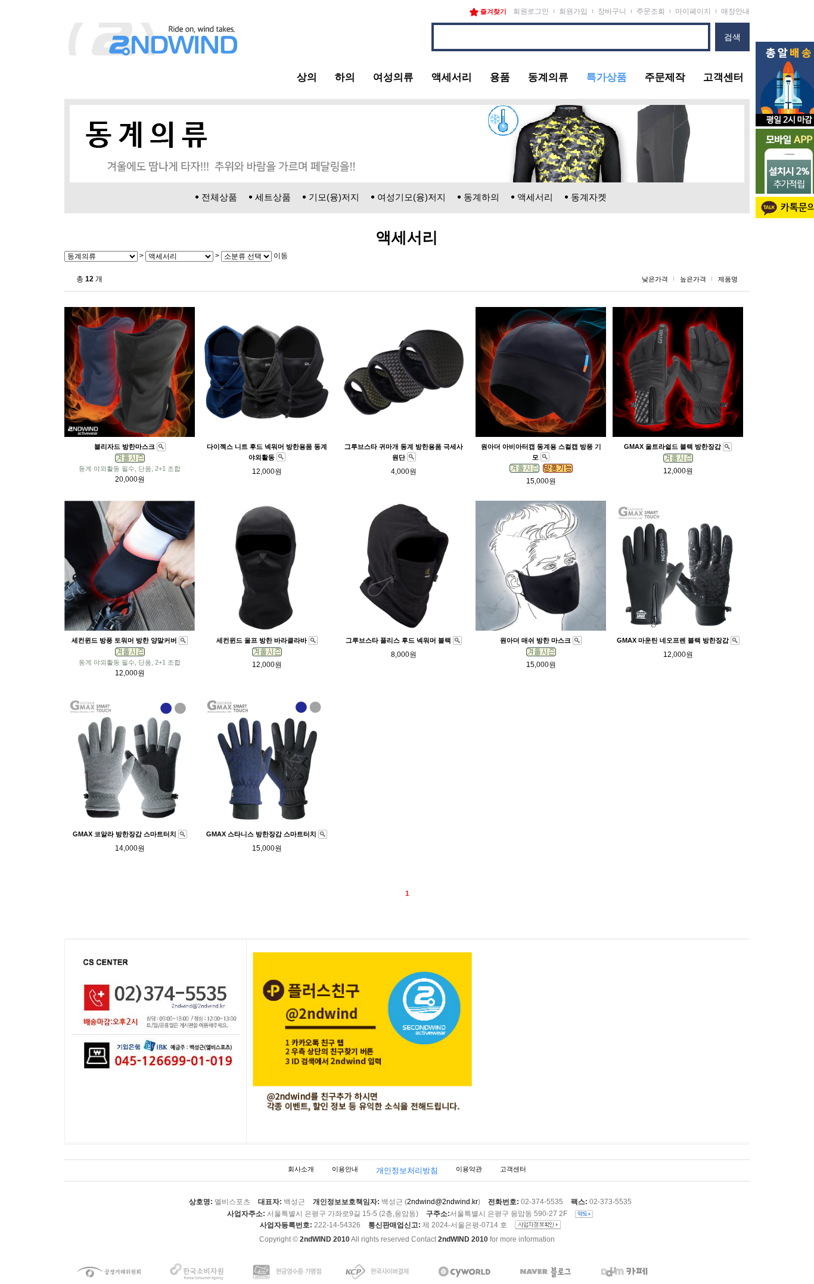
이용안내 (345, 1169)
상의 (307, 77)
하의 (345, 77)
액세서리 (451, 77)
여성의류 (393, 77)
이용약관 (469, 1169)
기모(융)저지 (334, 197)
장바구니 (612, 11)
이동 (280, 256)
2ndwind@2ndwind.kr (442, 1202)
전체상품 (219, 197)
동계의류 (548, 77)
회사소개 (301, 1169)
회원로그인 (531, 11)
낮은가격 (655, 279)
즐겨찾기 (493, 11)
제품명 (728, 279)
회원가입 (573, 11)
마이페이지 (693, 11)
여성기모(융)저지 (411, 197)
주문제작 (665, 77)
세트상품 (273, 197)
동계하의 (481, 197)
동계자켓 (589, 197)
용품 (500, 77)
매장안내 (735, 11)
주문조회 (650, 11)
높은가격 (693, 279)
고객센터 (723, 77)
